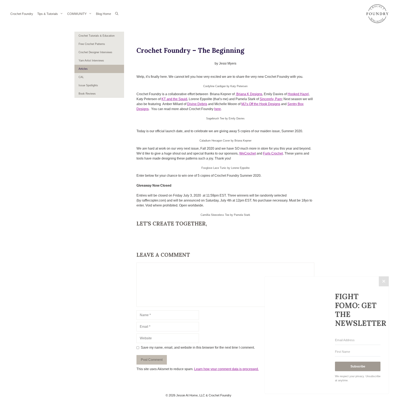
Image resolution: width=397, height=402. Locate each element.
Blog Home (103, 14)
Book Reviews (87, 93)
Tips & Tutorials (47, 14)
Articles (83, 68)
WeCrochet (247, 153)
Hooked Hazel (298, 94)
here (217, 109)
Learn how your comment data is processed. (226, 369)
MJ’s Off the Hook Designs (260, 104)
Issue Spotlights (88, 85)
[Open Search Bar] (116, 14)
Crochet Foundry (21, 14)
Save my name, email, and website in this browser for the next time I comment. (198, 347)
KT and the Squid (174, 99)
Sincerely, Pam (271, 99)
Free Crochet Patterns (92, 44)
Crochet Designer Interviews (95, 52)
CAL (81, 77)
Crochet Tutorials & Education (97, 35)
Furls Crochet (273, 153)
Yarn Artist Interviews (91, 60)
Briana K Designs (249, 94)
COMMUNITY (77, 14)
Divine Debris (197, 104)
